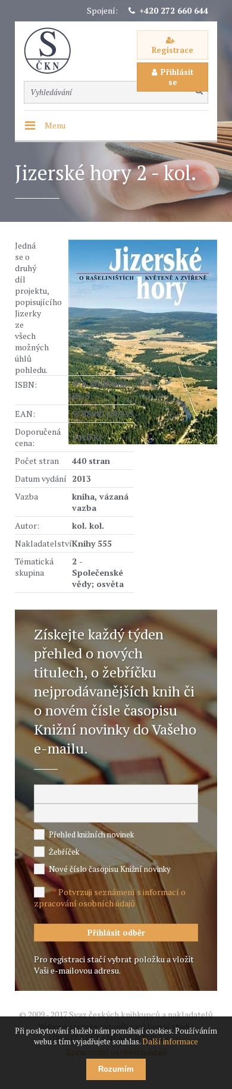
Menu (55, 125)
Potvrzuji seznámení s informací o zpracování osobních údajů (110, 897)
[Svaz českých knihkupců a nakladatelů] (53, 50)
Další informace (170, 1041)
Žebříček (64, 851)
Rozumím (116, 1069)
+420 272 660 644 (173, 10)
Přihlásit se (177, 77)
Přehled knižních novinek (91, 834)
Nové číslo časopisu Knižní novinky (110, 869)
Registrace (172, 50)
